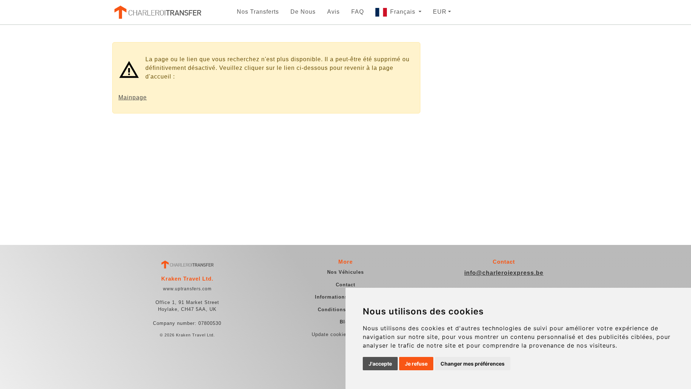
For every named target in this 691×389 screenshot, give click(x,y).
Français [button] (403, 12)
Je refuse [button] (416, 364)
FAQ (357, 12)
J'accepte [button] (380, 364)
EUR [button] (440, 12)
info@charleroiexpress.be (503, 273)
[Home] (157, 12)
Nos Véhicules (345, 272)
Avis (333, 12)
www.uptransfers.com (187, 288)
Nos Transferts (258, 12)
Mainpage (132, 97)
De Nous (303, 12)
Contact (345, 284)
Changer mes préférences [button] (473, 364)
